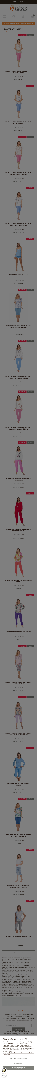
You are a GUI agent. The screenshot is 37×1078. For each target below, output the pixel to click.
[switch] (3, 1075)
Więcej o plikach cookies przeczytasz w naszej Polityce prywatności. (18, 1053)
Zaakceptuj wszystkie (18, 1068)
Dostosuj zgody (18, 1063)
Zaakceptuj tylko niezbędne (18, 1058)
